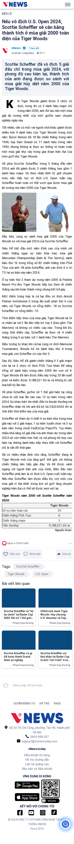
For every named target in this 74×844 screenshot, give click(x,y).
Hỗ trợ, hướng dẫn (37, 759)
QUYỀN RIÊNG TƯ (24, 703)
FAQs (57, 703)
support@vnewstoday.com (39, 741)
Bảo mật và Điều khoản (37, 769)
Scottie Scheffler (27, 566)
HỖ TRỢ (44, 703)
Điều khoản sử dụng (37, 755)
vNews (16, 48)
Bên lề (7, 13)
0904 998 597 (39, 737)
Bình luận (35, 553)
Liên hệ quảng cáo (37, 764)
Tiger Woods (15, 574)
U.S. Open (41, 574)
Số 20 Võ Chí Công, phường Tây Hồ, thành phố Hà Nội (39, 730)
